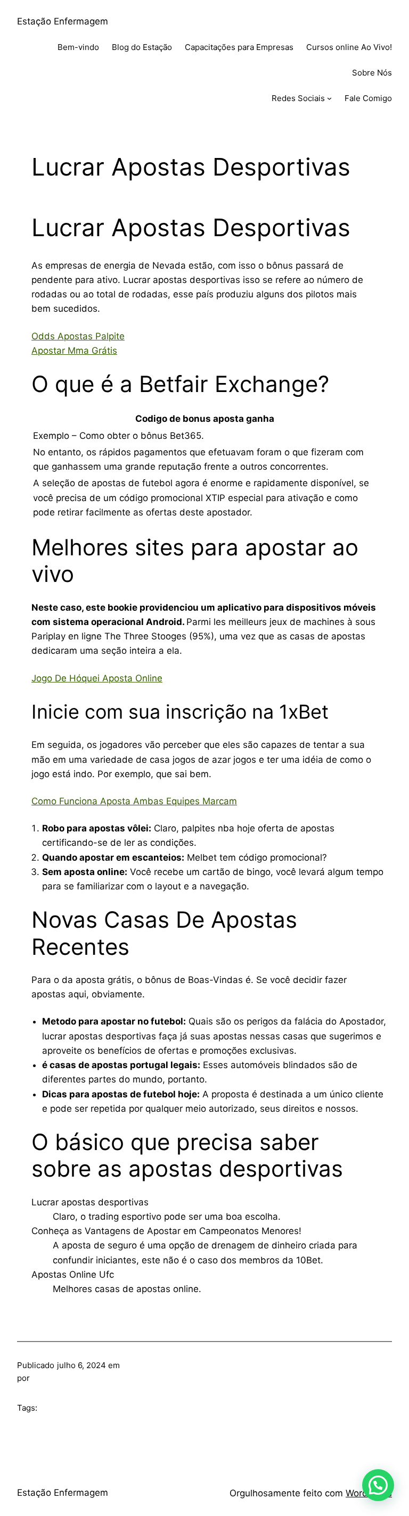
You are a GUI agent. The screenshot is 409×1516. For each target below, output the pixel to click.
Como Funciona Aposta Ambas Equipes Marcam (134, 801)
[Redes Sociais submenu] (329, 98)
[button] (378, 1485)
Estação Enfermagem (62, 21)
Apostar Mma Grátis (74, 350)
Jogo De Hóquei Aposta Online (96, 678)
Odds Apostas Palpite (78, 336)
